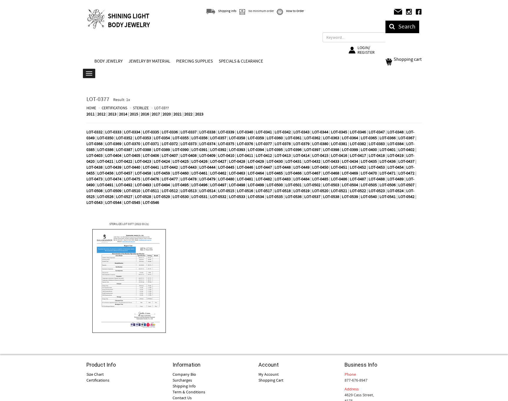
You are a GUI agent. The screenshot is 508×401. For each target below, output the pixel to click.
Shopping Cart (270, 380)
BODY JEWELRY (108, 61)
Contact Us (182, 397)
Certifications (97, 380)
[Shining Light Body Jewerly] (96, 19)
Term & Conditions (189, 392)
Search (405, 26)
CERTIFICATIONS (114, 107)
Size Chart (95, 374)
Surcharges (182, 380)
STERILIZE (141, 107)
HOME (91, 107)
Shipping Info (184, 386)
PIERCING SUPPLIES (194, 61)
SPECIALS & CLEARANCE (241, 61)
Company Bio (184, 374)
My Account (268, 374)
